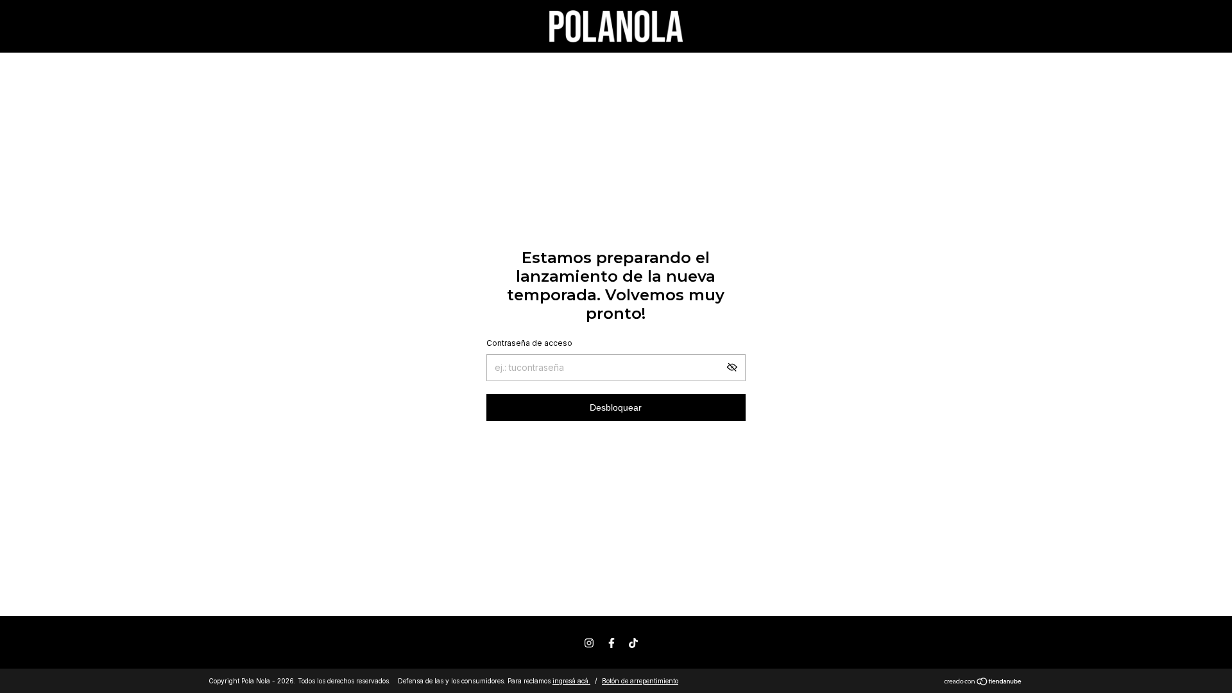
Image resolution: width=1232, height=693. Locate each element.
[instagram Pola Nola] (589, 643)
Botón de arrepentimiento (640, 681)
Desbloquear (616, 407)
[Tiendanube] (983, 682)
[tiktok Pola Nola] (633, 643)
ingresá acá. (571, 681)
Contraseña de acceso (529, 343)
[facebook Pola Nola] (611, 643)
